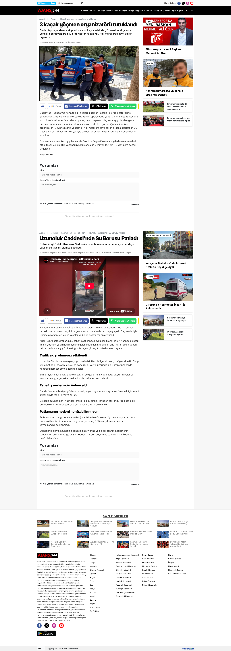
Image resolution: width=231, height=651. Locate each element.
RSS (42, 648)
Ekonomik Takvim (175, 570)
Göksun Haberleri (123, 577)
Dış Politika (94, 611)
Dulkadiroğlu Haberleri (125, 592)
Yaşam (92, 603)
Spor (92, 585)
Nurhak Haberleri (123, 581)
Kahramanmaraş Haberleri (73, 233)
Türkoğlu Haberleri (124, 588)
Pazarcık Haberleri (124, 585)
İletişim (173, 3)
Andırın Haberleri (123, 562)
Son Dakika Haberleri (177, 573)
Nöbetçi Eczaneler (149, 585)
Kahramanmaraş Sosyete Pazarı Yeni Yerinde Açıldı (178, 119)
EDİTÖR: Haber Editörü (73, 42)
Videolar (54, 233)
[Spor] (168, 31)
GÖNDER (135, 204)
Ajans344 (43, 19)
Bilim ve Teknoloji (97, 570)
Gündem (93, 555)
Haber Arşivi (173, 566)
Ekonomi (93, 559)
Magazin (93, 566)
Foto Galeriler (148, 562)
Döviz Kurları (147, 573)
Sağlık (92, 577)
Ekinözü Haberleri (123, 570)
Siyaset (93, 573)
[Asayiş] (168, 72)
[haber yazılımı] (188, 648)
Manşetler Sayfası (149, 566)
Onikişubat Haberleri (124, 596)
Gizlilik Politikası (174, 559)
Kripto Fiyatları (148, 581)
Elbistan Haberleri (123, 573)
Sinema (93, 600)
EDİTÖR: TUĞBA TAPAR (103, 253)
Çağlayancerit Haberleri (126, 566)
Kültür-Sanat (95, 607)
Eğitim (92, 581)
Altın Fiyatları (147, 577)
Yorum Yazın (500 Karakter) (52, 180)
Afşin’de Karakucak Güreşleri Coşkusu (175, 333)
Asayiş (53, 19)
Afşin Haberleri (122, 559)
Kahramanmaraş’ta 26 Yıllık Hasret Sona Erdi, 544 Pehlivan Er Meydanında (177, 107)
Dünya (92, 562)
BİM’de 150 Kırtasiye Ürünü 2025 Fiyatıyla (176, 319)
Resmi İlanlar (147, 555)
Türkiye (93, 592)
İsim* (42, 170)
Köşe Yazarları (148, 559)
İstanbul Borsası (148, 570)
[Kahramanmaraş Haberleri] (168, 245)
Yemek (92, 596)
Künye (166, 3)
